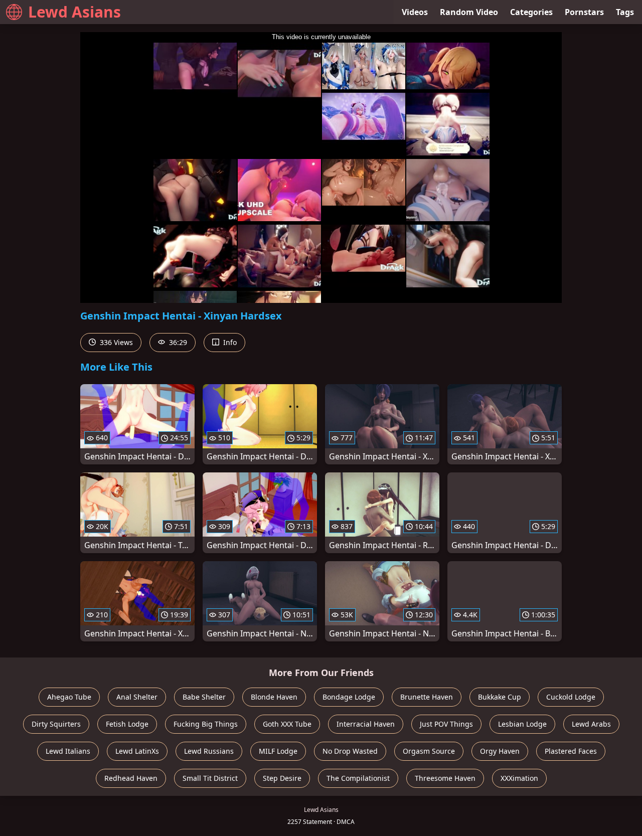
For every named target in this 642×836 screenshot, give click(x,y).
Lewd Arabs (591, 724)
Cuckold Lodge (570, 697)
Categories (531, 12)
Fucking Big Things (206, 724)
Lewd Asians (74, 12)
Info (229, 342)
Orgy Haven (500, 751)
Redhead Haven (130, 778)
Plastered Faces (571, 751)
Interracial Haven (366, 724)
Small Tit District (210, 778)
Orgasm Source (429, 751)
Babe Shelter (204, 697)
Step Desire (282, 778)
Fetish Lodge (127, 724)
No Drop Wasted (350, 751)
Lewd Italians (68, 751)
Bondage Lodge (349, 697)
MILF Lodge (278, 751)
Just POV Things (446, 724)
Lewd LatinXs (137, 751)
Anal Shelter (136, 697)
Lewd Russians (209, 751)
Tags (625, 12)
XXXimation (519, 778)
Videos (415, 12)
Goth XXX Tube (287, 724)
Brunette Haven (426, 697)
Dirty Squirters (56, 724)
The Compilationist (358, 778)
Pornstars (584, 12)
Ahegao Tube (69, 697)
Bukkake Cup (499, 697)
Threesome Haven (445, 778)
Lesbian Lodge (522, 724)
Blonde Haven (274, 697)
